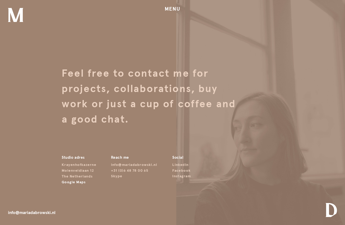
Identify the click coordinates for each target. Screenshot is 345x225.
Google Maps (74, 182)
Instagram (181, 176)
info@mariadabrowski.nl (134, 165)
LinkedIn (180, 165)
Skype (116, 176)
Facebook (181, 170)
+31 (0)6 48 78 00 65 (129, 170)
